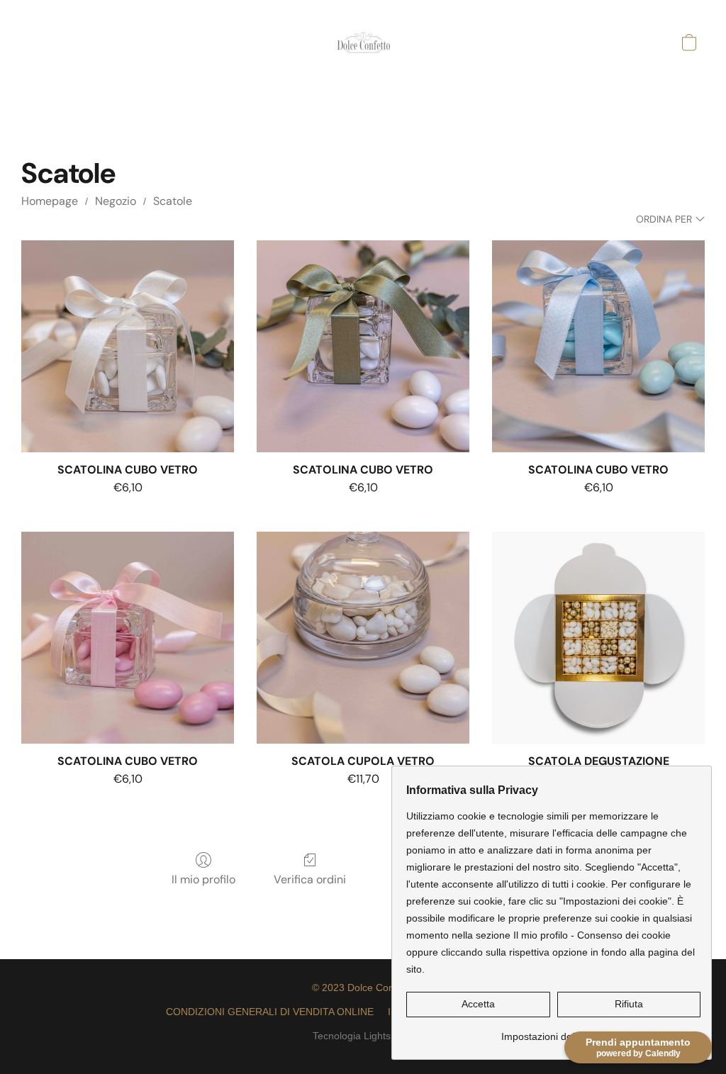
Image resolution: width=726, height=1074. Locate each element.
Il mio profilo (203, 879)
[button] (363, 42)
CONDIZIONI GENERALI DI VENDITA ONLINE (270, 1011)
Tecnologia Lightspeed (363, 1035)
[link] (553, 1031)
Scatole (172, 201)
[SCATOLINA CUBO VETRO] (127, 346)
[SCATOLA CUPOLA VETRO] (363, 638)
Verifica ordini (310, 879)
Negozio (115, 201)
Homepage (49, 201)
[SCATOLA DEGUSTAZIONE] (598, 638)
